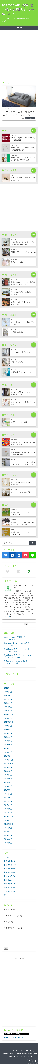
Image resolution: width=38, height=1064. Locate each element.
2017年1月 (8, 813)
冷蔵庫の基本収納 (17, 332)
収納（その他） (29, 118)
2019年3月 (8, 752)
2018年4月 (8, 782)
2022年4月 (8, 688)
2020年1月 (8, 737)
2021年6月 (8, 695)
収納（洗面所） (10, 876)
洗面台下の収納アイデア (19, 362)
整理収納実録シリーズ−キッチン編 (23, 252)
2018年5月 (8, 779)
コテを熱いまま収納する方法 (21, 352)
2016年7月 (8, 835)
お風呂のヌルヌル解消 (19, 422)
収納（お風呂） (10, 861)
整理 (5, 895)
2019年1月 (8, 756)
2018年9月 (8, 767)
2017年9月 (8, 790)
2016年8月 (8, 831)
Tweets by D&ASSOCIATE (14, 1037)
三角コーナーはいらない (19, 262)
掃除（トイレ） (10, 891)
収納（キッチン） (10, 865)
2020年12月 (8, 714)
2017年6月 (8, 797)
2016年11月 (8, 820)
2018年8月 (8, 771)
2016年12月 (8, 816)
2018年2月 (8, 786)
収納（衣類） (9, 880)
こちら (7, 616)
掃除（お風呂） (10, 884)
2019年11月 (8, 741)
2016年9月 (8, 828)
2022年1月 (8, 692)
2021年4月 (8, 703)
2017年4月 (8, 805)
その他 (6, 857)
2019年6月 (8, 745)
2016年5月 (8, 843)
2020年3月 (8, 733)
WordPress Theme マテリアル (23, 1051)
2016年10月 (8, 824)
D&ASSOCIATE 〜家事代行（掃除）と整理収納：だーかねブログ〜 (18, 9)
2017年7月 (8, 794)
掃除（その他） (10, 887)
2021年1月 (8, 711)
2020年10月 (8, 722)
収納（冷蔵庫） (10, 872)
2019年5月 (8, 748)
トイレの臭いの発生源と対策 (21, 492)
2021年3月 (8, 707)
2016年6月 (8, 839)
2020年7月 (8, 726)
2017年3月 (8, 809)
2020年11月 (8, 718)
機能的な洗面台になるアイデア (22, 372)
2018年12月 (8, 760)
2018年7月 (8, 775)
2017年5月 (8, 801)
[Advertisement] (19, 54)
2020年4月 (8, 729)
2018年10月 (8, 763)
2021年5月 (8, 699)
